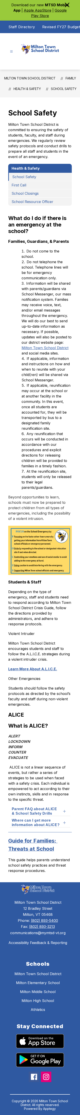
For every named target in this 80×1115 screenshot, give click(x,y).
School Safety (63, 89)
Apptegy (49, 1109)
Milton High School (38, 1000)
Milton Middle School (38, 991)
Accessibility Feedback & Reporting (37, 942)
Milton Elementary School (38, 982)
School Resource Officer (32, 201)
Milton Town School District (30, 78)
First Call (19, 185)
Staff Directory (21, 27)
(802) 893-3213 (42, 926)
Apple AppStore (37, 10)
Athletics (38, 1009)
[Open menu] (11, 51)
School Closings (25, 193)
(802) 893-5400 (44, 920)
